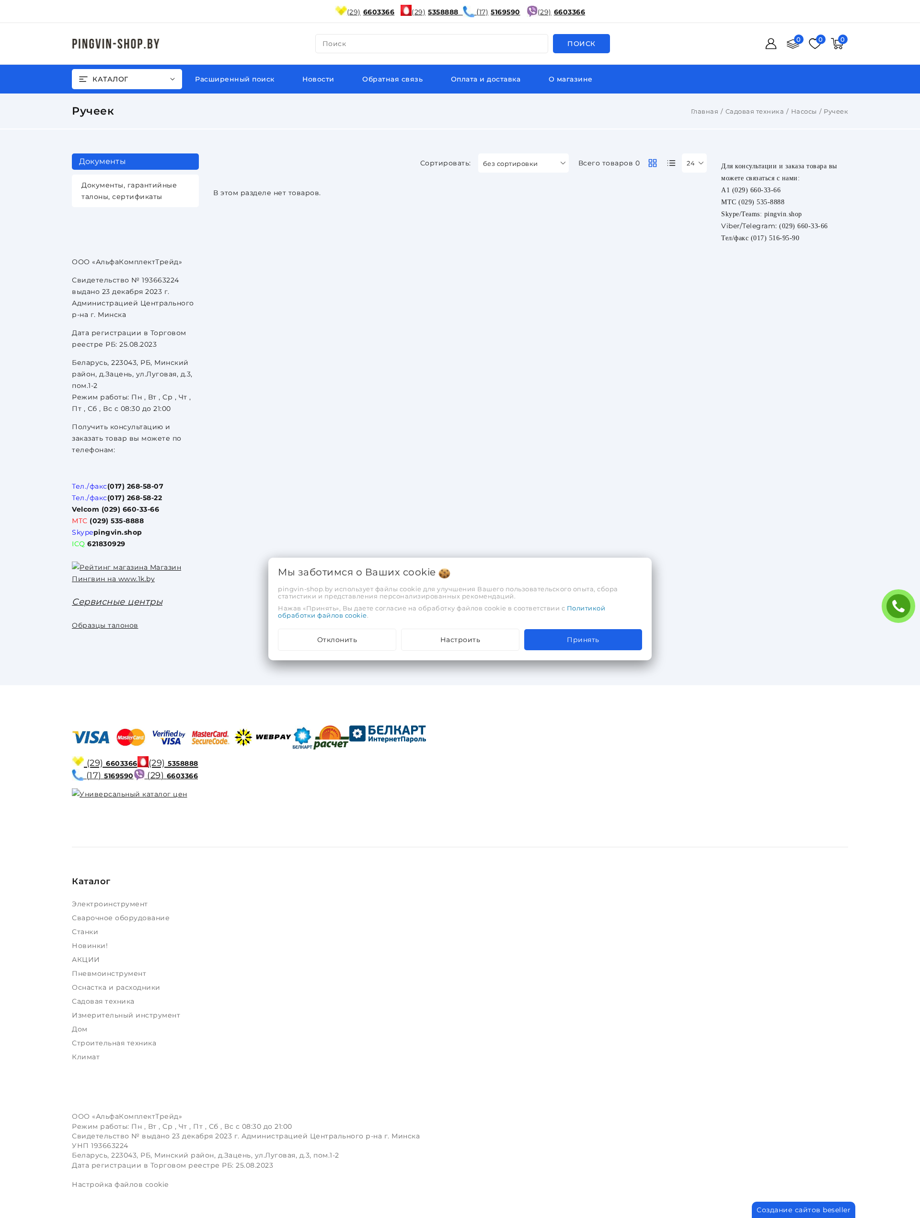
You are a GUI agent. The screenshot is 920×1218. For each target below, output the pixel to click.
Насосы (804, 111)
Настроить (460, 639)
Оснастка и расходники (117, 987)
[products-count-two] (652, 163)
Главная (705, 111)
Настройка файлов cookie (120, 1184)
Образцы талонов (105, 625)
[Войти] (771, 43)
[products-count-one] (671, 163)
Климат (87, 1057)
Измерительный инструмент (127, 1015)
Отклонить (337, 639)
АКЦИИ (87, 959)
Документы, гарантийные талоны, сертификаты (129, 191)
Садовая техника (754, 111)
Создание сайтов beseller (804, 1210)
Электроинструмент (111, 904)
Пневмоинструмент (110, 973)
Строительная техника (115, 1043)
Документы (102, 161)
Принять (583, 639)
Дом (81, 1029)
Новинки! (91, 945)
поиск (334, 43)
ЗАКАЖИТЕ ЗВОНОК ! (900, 609)
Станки (87, 932)
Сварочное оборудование (122, 918)
